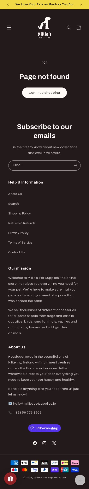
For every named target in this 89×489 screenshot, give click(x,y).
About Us (15, 194)
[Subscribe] (76, 165)
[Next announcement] (81, 4)
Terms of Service (20, 242)
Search (13, 203)
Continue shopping (44, 92)
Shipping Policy (19, 213)
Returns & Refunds (22, 223)
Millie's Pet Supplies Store (50, 478)
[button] (8, 27)
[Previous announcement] (7, 4)
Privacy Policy (18, 233)
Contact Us (16, 252)
